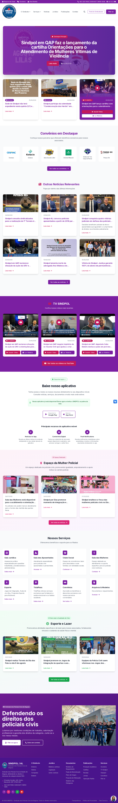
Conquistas (34, 773)
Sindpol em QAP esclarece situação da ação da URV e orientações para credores (19, 346)
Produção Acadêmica (89, 767)
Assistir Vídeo (98, 112)
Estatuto (33, 775)
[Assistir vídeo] (97, 88)
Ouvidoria (22, 1)
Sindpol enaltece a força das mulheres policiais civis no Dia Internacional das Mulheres (95, 502)
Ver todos (66, 601)
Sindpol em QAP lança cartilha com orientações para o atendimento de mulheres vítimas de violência (97, 106)
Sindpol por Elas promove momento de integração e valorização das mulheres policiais (59, 502)
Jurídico (55, 12)
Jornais (85, 775)
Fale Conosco (103, 800)
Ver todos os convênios (58, 168)
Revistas (85, 773)
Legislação (52, 770)
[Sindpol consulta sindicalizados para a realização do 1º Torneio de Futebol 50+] (20, 203)
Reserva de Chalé (9, 1)
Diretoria (34, 767)
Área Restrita (33, 1)
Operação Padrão (88, 778)
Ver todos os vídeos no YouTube (60, 363)
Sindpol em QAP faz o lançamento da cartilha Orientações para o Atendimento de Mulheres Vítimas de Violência (59, 49)
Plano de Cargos (71, 775)
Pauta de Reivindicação (73, 772)
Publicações (65, 12)
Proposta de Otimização (73, 778)
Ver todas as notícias (58, 282)
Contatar (95, 572)
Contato (75, 12)
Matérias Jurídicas (54, 767)
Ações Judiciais (53, 773)
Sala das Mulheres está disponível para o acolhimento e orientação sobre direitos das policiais (20, 502)
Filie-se (111, 12)
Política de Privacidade (90, 800)
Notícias (46, 12)
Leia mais (53, 63)
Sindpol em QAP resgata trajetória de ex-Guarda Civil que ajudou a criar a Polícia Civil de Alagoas (59, 346)
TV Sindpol (104, 770)
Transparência (76, 800)
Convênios (104, 775)
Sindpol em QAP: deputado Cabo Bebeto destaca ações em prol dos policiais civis (96, 346)
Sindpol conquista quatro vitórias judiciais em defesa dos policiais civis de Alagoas (96, 221)
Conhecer (66, 569)
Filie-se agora (13, 743)
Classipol (103, 773)
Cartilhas (85, 770)
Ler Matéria (98, 116)
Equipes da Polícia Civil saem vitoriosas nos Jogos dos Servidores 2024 (95, 663)
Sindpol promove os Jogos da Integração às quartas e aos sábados (57, 663)
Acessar (37, 569)
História (33, 770)
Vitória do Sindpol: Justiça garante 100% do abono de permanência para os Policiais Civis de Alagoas (97, 265)
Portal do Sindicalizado (96, 11)
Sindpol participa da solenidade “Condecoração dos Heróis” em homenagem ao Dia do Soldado (58, 106)
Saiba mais (8, 572)
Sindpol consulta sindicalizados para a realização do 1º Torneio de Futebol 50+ (20, 221)
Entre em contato (33, 743)
